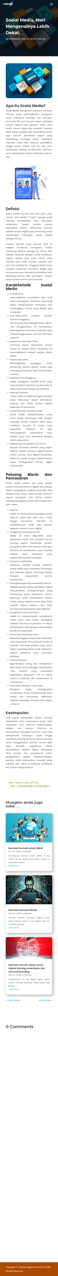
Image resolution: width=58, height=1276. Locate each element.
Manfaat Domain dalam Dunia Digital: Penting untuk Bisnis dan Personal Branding (26, 968)
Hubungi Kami (23, 1116)
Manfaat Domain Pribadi (22, 910)
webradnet (14, 39)
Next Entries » (45, 1000)
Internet (41, 39)
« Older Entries (13, 1000)
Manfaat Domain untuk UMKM (25, 848)
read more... (14, 865)
